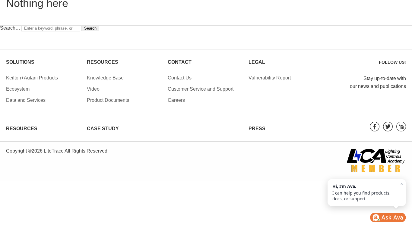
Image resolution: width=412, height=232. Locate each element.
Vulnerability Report (270, 77)
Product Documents (108, 100)
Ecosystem (18, 89)
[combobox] (50, 28)
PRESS (257, 128)
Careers (176, 100)
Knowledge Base (105, 77)
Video (93, 89)
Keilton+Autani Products (32, 77)
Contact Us (180, 77)
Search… (10, 28)
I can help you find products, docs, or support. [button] (367, 191)
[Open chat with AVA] (388, 217)
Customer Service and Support (200, 89)
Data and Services (26, 100)
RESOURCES (21, 128)
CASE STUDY (103, 128)
